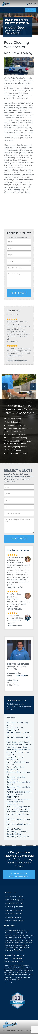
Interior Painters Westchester (23, 943)
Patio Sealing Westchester (21, 972)
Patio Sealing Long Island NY (18, 747)
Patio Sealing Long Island (13, 917)
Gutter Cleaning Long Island (14, 907)
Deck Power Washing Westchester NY (15, 728)
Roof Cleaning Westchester (21, 977)
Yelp (20, 966)
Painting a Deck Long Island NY (19, 792)
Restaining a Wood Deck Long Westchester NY (18, 788)
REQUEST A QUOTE (19, 874)
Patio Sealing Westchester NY (18, 749)
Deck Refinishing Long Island (14, 896)
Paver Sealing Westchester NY (19, 809)
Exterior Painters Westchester (14, 945)
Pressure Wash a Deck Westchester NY (15, 768)
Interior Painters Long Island (14, 903)
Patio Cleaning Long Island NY (19, 742)
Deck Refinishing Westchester (13, 970)
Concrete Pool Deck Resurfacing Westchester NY (18, 835)
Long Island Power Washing (14, 930)
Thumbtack (25, 966)
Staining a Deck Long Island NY (19, 799)
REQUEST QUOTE (19, 293)
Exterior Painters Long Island (14, 900)
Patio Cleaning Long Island (13, 914)
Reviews (6, 966)
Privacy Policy (18, 950)
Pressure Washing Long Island (14, 921)
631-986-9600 (32, 4)
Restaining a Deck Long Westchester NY (16, 778)
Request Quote (26, 968)
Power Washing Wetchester (12, 975)
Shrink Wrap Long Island (13, 940)
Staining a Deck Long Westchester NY (15, 802)
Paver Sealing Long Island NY (18, 806)
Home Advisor (8, 968)
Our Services (14, 966)
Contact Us (17, 968)
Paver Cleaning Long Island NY (19, 811)
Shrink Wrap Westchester (12, 979)
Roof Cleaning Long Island (21, 938)
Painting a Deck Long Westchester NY (15, 795)
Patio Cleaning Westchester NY (19, 745)
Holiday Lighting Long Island (14, 910)
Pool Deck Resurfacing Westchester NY (15, 758)
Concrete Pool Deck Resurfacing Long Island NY (18, 830)
